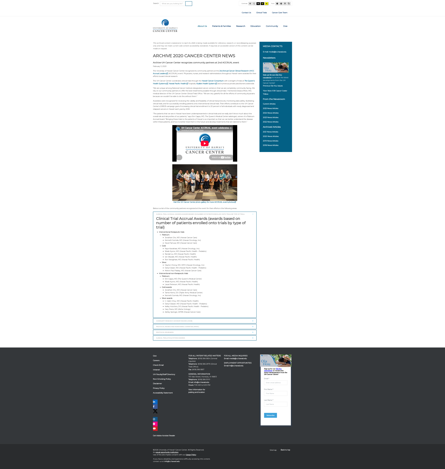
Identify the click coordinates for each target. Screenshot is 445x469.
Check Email (158, 365)
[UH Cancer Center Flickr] (155, 424)
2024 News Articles (270, 113)
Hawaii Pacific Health (177, 84)
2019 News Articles (270, 141)
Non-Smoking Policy (162, 379)
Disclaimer (157, 384)
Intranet (156, 370)
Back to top (285, 450)
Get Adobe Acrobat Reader (164, 436)
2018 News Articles (270, 145)
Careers (156, 360)
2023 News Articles (270, 117)
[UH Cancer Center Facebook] (155, 407)
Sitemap (273, 450)
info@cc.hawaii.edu (201, 382)
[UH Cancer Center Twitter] (155, 411)
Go (188, 3)
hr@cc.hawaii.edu (236, 366)
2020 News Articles (271, 136)
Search (156, 3)
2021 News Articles (270, 132)
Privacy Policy (159, 388)
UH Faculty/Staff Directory (164, 374)
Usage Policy (191, 455)
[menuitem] (246, 12)
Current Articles (269, 104)
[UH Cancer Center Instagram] (155, 419)
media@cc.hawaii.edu (277, 52)
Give (155, 356)
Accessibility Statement (163, 393)
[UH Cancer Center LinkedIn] (155, 402)
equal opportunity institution (167, 452)
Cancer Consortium (213, 81)
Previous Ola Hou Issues (273, 86)
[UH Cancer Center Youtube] (155, 429)
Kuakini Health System (205, 84)
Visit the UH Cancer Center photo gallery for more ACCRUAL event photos (203, 202)
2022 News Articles (270, 122)
